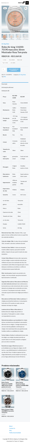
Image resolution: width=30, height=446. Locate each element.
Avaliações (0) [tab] (5, 90)
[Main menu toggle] (27, 3)
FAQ (10, 430)
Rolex (7, 44)
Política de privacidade (15, 432)
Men (5, 76)
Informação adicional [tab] (7, 87)
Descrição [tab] (4, 84)
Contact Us (12, 428)
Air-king (4, 44)
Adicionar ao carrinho (13, 70)
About (10, 426)
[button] (25, 8)
